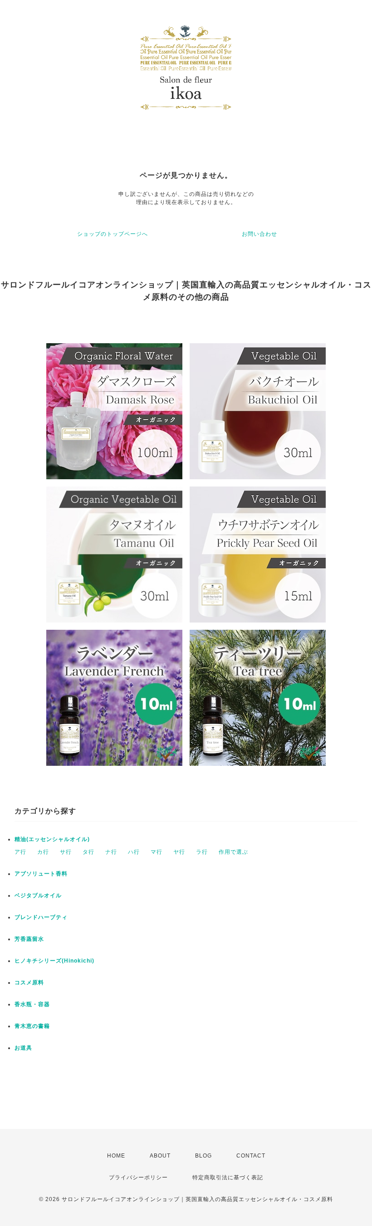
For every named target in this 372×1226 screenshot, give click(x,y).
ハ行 (134, 852)
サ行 (66, 852)
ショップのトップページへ (112, 234)
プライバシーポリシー (138, 1177)
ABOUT (160, 1156)
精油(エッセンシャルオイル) (52, 839)
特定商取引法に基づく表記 (227, 1177)
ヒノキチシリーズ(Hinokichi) (54, 961)
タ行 (88, 852)
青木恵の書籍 (32, 1026)
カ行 (43, 852)
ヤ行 (179, 852)
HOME (116, 1156)
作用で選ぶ (233, 852)
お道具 (23, 1048)
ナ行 (111, 852)
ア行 (20, 852)
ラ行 (202, 852)
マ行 (156, 852)
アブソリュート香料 (41, 874)
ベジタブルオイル (38, 895)
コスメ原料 (29, 982)
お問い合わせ (259, 234)
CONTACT (250, 1156)
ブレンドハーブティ (41, 917)
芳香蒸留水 (29, 939)
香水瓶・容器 (32, 1004)
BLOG (203, 1156)
